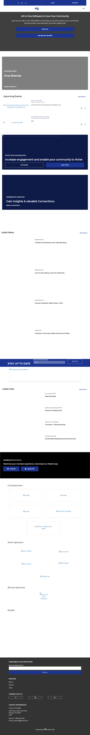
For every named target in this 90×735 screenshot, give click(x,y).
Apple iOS (30, 469)
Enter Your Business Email (40, 359)
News (11, 682)
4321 (40, 121)
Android (12, 469)
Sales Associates (50, 396)
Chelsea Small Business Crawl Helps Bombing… (51, 242)
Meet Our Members (13, 205)
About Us (45, 29)
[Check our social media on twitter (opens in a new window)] (22, 3)
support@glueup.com (20, 720)
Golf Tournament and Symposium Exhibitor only (53, 105)
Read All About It (10, 86)
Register (75, 2)
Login (52, 2)
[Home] (37, 9)
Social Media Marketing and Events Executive (60, 439)
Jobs (10, 688)
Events (11, 685)
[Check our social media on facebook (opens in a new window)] (18, 3)
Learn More (65, 165)
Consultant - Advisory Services (55, 424)
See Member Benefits (45, 35)
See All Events (81, 96)
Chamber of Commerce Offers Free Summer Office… (52, 333)
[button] (85, 108)
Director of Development (53, 410)
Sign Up (75, 361)
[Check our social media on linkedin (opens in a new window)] (26, 3)
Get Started (24, 165)
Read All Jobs (82, 389)
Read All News (83, 233)
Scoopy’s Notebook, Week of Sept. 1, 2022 (49, 303)
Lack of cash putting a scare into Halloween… (50, 273)
